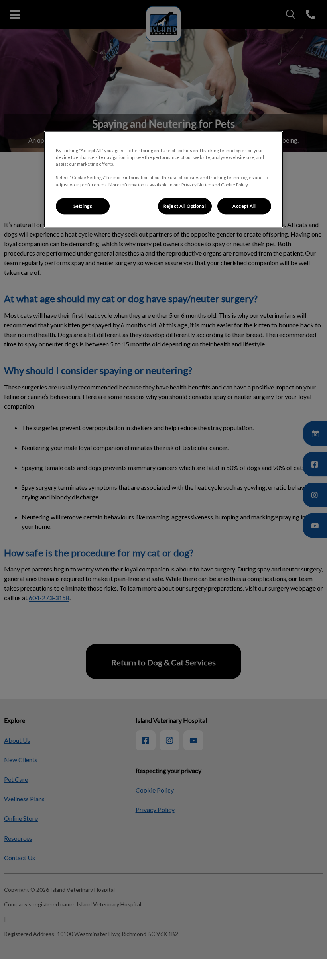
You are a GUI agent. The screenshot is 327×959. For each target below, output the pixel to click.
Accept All (244, 206)
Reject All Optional (185, 206)
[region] (163, 179)
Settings (83, 206)
